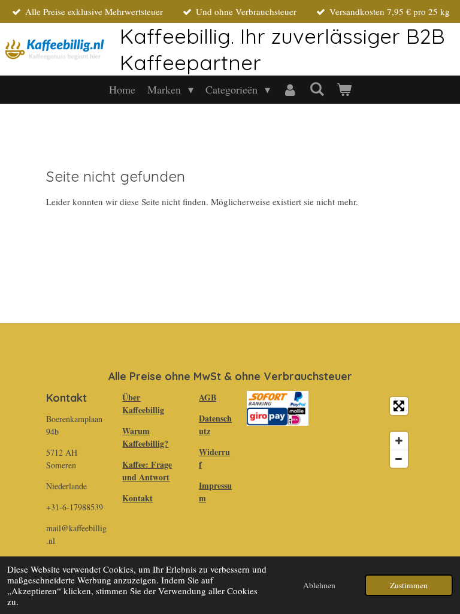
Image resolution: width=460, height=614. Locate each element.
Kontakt (137, 498)
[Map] (368, 432)
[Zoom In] (399, 441)
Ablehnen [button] (319, 585)
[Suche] (316, 89)
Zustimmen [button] (409, 585)
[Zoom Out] (399, 459)
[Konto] (289, 90)
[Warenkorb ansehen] (343, 90)
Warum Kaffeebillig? (145, 437)
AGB (207, 397)
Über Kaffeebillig (143, 403)
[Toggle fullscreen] (399, 406)
